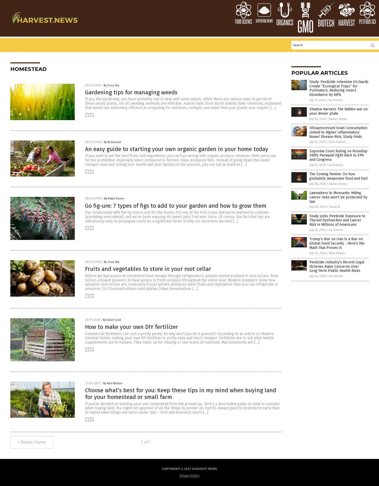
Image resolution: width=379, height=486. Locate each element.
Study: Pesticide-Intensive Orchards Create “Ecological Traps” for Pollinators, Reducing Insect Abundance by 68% (338, 88)
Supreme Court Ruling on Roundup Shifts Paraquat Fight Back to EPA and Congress (338, 155)
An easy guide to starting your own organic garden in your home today (176, 149)
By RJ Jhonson (112, 142)
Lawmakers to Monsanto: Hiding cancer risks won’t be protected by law (338, 197)
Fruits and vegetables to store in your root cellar (148, 268)
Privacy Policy (189, 475)
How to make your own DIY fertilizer (131, 326)
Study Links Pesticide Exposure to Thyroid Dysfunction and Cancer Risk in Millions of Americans (337, 220)
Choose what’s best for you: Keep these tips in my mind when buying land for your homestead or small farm (180, 393)
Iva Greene (335, 100)
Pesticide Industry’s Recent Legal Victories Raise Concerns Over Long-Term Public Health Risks (337, 266)
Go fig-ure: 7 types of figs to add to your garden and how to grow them (175, 205)
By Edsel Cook (112, 320)
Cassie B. (334, 206)
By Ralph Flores (114, 198)
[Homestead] (44, 25)
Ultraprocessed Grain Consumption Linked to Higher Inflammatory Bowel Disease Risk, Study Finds (338, 132)
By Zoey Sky (111, 85)
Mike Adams (337, 253)
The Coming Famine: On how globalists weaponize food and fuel (338, 176)
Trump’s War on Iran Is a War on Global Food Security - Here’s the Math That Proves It (337, 243)
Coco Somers (337, 142)
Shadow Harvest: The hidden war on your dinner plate (338, 111)
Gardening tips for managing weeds (131, 92)
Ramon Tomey (338, 119)
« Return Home (32, 442)
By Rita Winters (112, 383)
